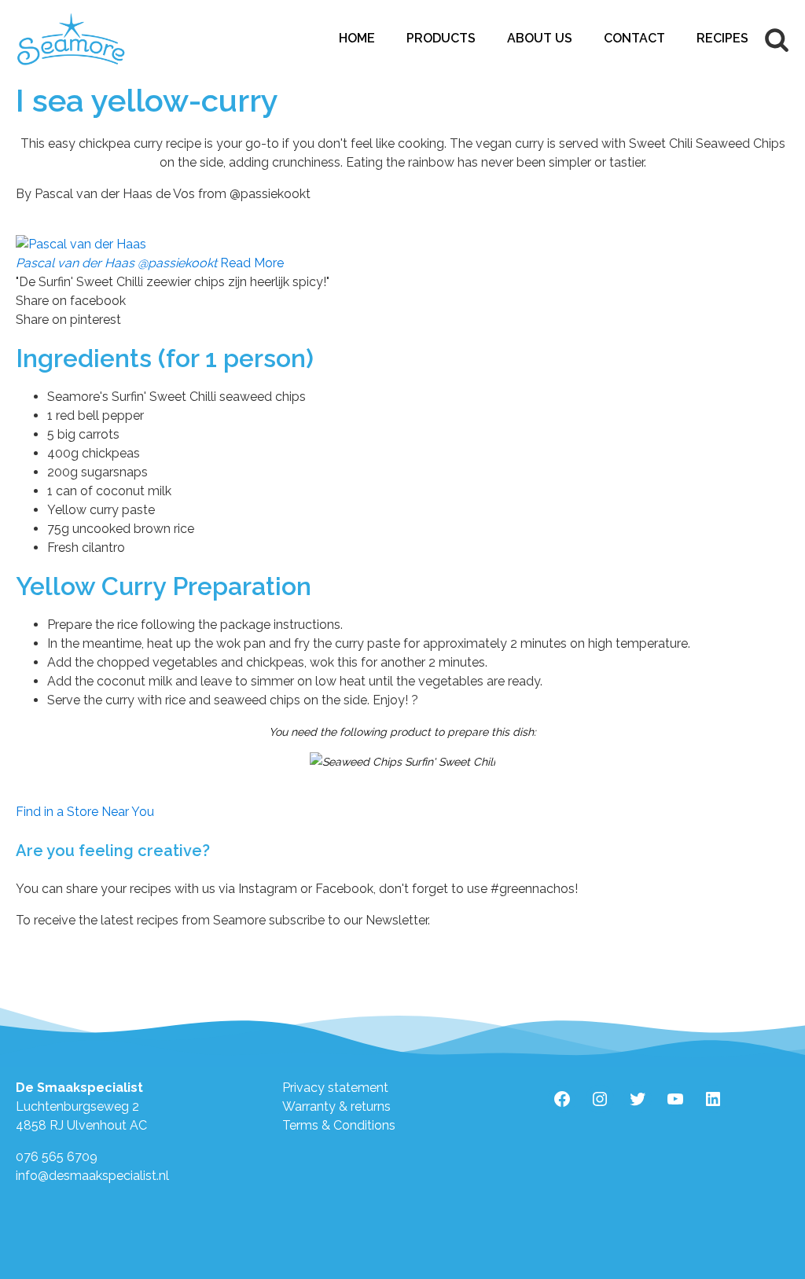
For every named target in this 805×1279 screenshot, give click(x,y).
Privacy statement (335, 1087)
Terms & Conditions (338, 1125)
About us (539, 38)
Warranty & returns (336, 1106)
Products (441, 38)
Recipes (722, 38)
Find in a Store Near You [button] (85, 811)
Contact (634, 38)
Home (357, 38)
